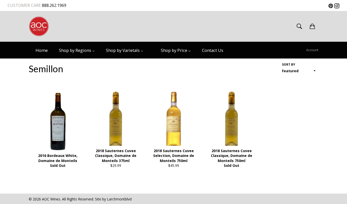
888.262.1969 (53, 5)
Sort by (288, 65)
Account (312, 50)
